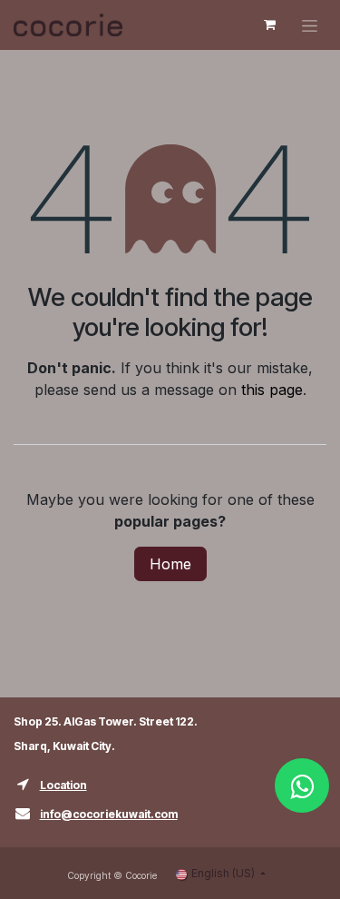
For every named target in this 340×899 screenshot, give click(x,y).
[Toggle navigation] (309, 25)
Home (170, 564)
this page (272, 389)
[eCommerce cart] (269, 24)
